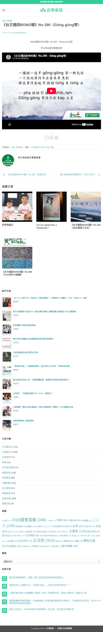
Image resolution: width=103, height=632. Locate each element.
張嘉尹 (16, 424)
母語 (52, 147)
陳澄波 (37, 546)
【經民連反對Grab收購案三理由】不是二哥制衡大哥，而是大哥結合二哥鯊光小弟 (48, 593)
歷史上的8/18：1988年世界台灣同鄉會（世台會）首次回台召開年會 (41, 609)
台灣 (78, 526)
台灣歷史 (6, 452)
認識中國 (6, 498)
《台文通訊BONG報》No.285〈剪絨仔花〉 (27, 175)
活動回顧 (6, 483)
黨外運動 (70, 546)
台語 (3, 21)
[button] (3, 10)
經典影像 (6, 493)
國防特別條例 (44, 532)
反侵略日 (41, 526)
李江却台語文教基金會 (18, 33)
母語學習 (9, 21)
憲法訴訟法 (9, 536)
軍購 (79, 541)
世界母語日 (7, 225)
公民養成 (6, 447)
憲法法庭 (93, 531)
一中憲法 (51, 520)
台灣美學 (6, 457)
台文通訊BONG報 (38, 147)
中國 (61, 520)
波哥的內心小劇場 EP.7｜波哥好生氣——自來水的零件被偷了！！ (40, 585)
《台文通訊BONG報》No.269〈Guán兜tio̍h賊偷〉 (17, 273)
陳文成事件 (26, 546)
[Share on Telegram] (56, 138)
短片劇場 (6, 488)
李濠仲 (16, 329)
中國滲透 (74, 520)
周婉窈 (16, 302)
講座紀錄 (6, 503)
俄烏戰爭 (21, 526)
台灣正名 (89, 526)
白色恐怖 (25, 540)
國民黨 (31, 532)
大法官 (64, 532)
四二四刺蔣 (20, 532)
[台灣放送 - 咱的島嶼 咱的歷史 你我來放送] (51, 10)
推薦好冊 (6, 473)
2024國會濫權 (29, 520)
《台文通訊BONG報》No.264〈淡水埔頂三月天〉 (86, 226)
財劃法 (69, 541)
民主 (91, 536)
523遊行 (6, 521)
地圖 (4, 462)
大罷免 (78, 531)
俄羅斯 (31, 526)
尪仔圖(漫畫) (8, 467)
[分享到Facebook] (46, 138)
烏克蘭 (12, 541)
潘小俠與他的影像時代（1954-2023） (78, 175)
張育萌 (16, 383)
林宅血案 (65, 536)
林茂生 (76, 536)
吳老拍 (16, 315)
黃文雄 (56, 546)
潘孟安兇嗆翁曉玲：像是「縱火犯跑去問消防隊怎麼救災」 (37, 577)
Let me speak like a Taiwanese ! (46, 226)
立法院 (44, 540)
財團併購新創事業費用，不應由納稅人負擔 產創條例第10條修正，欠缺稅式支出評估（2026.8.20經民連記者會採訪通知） (55, 602)
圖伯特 (55, 532)
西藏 (59, 541)
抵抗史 (21, 536)
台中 (49, 526)
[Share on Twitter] (51, 138)
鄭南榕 (15, 546)
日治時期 (32, 535)
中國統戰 (86, 521)
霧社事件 (47, 546)
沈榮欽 (16, 342)
